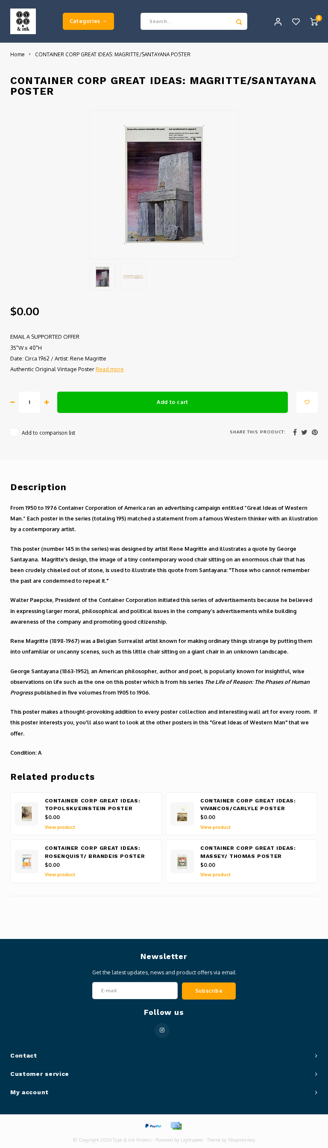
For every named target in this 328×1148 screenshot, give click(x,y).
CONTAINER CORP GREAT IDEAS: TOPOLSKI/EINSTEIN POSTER (93, 805)
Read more (110, 369)
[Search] (238, 21)
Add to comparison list (48, 433)
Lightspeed (192, 1140)
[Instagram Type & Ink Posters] (162, 1030)
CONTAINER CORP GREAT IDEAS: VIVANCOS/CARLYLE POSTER (248, 805)
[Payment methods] (152, 1125)
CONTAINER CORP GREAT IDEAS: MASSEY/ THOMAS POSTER (248, 852)
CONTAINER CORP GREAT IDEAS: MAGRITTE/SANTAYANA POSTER (112, 54)
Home (17, 54)
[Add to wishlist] (307, 402)
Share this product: (258, 431)
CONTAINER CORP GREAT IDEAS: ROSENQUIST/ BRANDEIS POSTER (95, 852)
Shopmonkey (241, 1140)
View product (60, 827)
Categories (85, 20)
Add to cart (172, 401)
